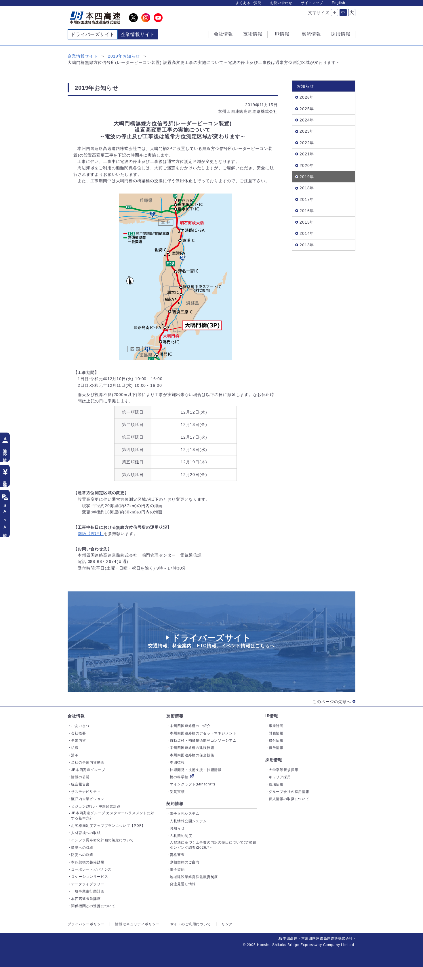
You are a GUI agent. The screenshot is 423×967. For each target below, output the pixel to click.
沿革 (75, 755)
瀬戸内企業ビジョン (87, 799)
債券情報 (276, 748)
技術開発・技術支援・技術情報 (196, 770)
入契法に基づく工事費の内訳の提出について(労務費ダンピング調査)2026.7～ (213, 845)
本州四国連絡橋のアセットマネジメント (203, 733)
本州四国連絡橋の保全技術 (192, 755)
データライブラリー (87, 884)
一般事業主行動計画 (87, 891)
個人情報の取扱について (289, 799)
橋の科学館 (179, 777)
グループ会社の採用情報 (289, 792)
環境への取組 (82, 848)
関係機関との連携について (93, 906)
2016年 (307, 210)
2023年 (307, 131)
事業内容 (78, 740)
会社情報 (76, 715)
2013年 (307, 245)
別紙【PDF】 (91, 533)
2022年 (307, 142)
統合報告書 (80, 784)
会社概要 (78, 733)
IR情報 (271, 715)
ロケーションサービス (89, 877)
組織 (75, 748)
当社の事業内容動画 (87, 762)
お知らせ (177, 828)
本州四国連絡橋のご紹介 (190, 726)
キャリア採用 (280, 777)
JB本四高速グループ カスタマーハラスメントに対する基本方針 (112, 815)
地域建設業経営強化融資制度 (194, 877)
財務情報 (276, 733)
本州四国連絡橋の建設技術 (192, 748)
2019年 (307, 176)
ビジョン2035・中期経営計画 (96, 806)
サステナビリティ (86, 792)
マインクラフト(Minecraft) (192, 784)
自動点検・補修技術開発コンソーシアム (203, 740)
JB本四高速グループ (88, 770)
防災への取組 (82, 855)
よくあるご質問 (249, 3)
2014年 (307, 233)
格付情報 (276, 740)
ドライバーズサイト (93, 34)
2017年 (307, 199)
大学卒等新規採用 (283, 770)
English (338, 3)
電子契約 (177, 869)
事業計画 (276, 726)
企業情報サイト (83, 56)
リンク (227, 924)
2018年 (307, 188)
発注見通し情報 (183, 884)
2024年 (307, 120)
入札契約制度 (181, 836)
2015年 (307, 222)
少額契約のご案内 (184, 862)
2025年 (307, 108)
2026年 (307, 97)
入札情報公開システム (188, 821)
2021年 (307, 154)
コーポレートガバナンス (91, 869)
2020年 (307, 165)
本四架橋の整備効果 (87, 862)
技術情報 (174, 715)
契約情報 (174, 803)
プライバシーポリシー (86, 924)
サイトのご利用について (190, 924)
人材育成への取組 (86, 833)
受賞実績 (177, 792)
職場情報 (276, 785)
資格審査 (177, 855)
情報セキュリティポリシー (137, 924)
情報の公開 (80, 777)
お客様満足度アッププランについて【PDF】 (108, 826)
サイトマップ (312, 3)
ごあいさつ (80, 726)
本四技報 (177, 762)
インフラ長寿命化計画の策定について (102, 840)
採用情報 (273, 759)
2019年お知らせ (124, 56)
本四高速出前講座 (86, 899)
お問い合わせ (281, 3)
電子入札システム (184, 814)
